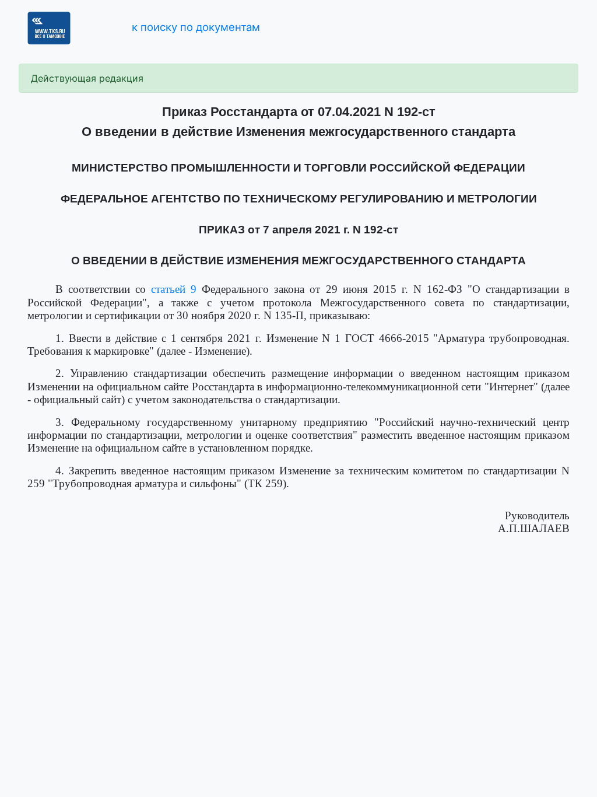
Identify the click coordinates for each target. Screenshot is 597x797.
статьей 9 (173, 289)
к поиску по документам (196, 26)
